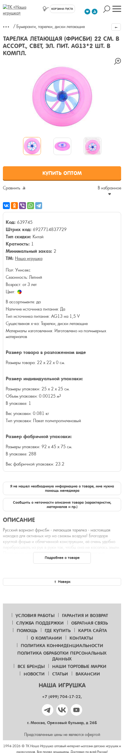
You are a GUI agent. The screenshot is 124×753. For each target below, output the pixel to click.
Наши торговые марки (79, 666)
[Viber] (22, 205)
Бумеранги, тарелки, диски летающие (50, 26)
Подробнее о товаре (62, 557)
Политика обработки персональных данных (61, 656)
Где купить (58, 630)
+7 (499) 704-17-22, (62, 696)
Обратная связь (89, 623)
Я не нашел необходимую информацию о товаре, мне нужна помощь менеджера (62, 488)
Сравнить (11, 188)
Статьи (60, 674)
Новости (34, 674)
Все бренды (31, 666)
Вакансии (88, 674)
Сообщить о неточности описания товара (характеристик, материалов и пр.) (62, 504)
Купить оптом (62, 173)
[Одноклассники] (14, 205)
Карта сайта (92, 630)
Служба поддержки (40, 623)
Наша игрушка (28, 258)
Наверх (64, 581)
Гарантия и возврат (85, 615)
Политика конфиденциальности (62, 645)
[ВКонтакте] (6, 205)
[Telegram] (38, 205)
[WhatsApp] (30, 205)
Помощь (27, 630)
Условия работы (35, 615)
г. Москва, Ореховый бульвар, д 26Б (62, 722)
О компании (46, 638)
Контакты (81, 638)
